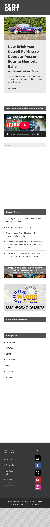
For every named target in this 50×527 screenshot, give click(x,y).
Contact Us (9, 472)
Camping (10, 354)
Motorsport (27, 71)
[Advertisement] (25, 178)
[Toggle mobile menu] (44, 7)
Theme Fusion (33, 504)
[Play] (7, 134)
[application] (25, 125)
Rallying (35, 71)
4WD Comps (11, 342)
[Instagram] (38, 487)
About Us (10, 465)
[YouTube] (38, 480)
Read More (12, 88)
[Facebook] (38, 465)
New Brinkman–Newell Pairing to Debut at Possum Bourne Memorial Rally (25, 28)
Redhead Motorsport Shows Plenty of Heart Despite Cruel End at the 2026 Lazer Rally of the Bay (24, 245)
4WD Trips (10, 348)
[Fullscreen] (42, 134)
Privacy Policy (9, 481)
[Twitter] (38, 473)
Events (9, 459)
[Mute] (37, 134)
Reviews (9, 371)
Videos (9, 377)
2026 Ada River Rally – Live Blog (19, 227)
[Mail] (38, 458)
